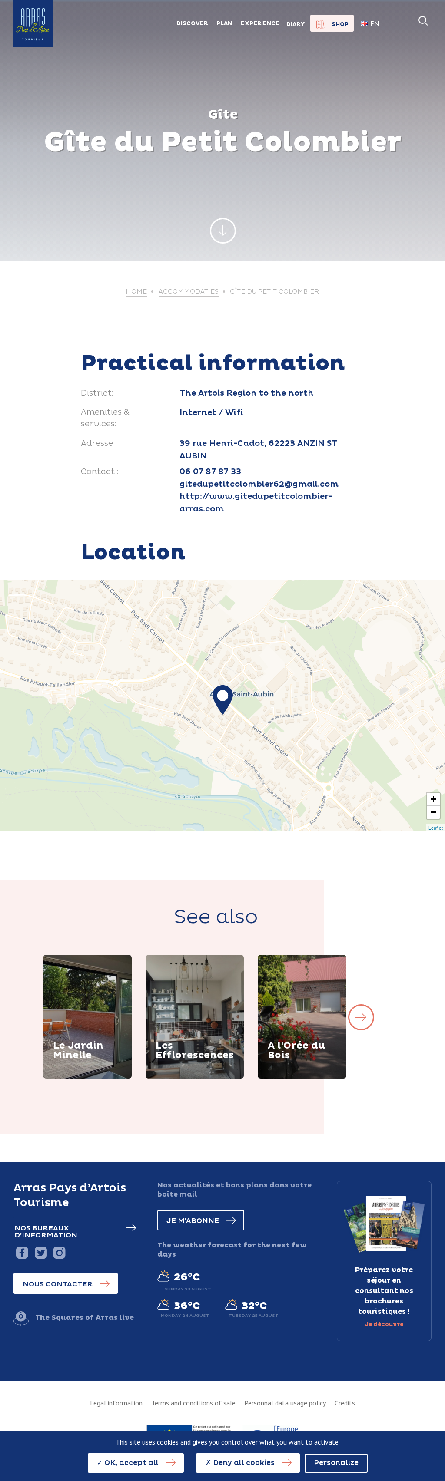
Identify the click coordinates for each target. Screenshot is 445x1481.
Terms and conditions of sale (193, 1403)
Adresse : (99, 444)
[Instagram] (59, 1252)
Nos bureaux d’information (45, 1232)
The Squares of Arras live (84, 1317)
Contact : (100, 472)
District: (97, 393)
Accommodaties (189, 291)
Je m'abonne (192, 1221)
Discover (80, 1077)
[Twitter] (40, 1252)
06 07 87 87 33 (210, 472)
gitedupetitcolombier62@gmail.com (259, 484)
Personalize (336, 1462)
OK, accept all (131, 1462)
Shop (340, 24)
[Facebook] (22, 1252)
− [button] (433, 812)
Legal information (116, 1403)
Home (136, 291)
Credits (345, 1403)
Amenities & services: (105, 418)
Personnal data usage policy (285, 1403)
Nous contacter (58, 1284)
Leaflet (435, 827)
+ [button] (433, 799)
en (374, 23)
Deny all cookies (243, 1462)
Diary (295, 24)
